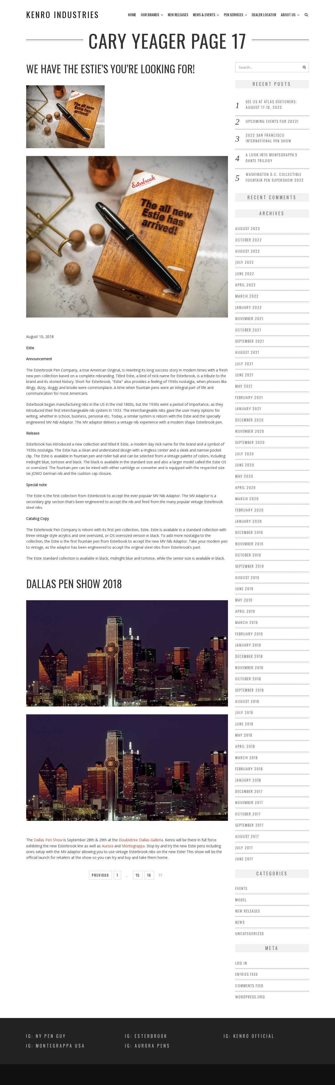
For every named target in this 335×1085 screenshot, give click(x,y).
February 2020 (249, 510)
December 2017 (249, 791)
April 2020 (245, 487)
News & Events (204, 14)
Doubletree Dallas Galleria (141, 839)
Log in (241, 963)
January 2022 (248, 307)
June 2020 (244, 465)
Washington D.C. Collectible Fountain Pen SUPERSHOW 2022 (275, 177)
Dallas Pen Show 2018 (74, 583)
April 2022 (245, 284)
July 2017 (244, 847)
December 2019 (249, 532)
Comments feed (249, 985)
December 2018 (249, 656)
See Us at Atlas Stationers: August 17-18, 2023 (271, 104)
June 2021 (244, 374)
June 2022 (244, 273)
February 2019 (249, 633)
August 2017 (247, 836)
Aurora (107, 845)
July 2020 (244, 453)
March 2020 (247, 498)
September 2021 (249, 341)
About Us (288, 14)
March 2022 (247, 296)
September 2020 (250, 442)
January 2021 (248, 408)
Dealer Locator (264, 14)
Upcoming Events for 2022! (272, 121)
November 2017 (249, 802)
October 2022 (248, 239)
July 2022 (244, 262)
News (240, 922)
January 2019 (248, 645)
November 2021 (249, 318)
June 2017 (244, 858)
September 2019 (249, 566)
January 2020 (248, 521)
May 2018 (244, 735)
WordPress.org (250, 996)
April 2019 (245, 611)
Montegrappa (133, 845)
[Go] (304, 67)
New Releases (178, 14)
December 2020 (249, 419)
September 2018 (249, 690)
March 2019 (246, 622)
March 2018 (246, 757)
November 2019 (249, 543)
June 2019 (244, 588)
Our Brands (150, 14)
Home (132, 14)
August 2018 (247, 701)
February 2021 (249, 397)
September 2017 (249, 825)
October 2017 (248, 813)
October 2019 (248, 555)
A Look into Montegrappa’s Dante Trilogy (271, 157)
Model (241, 899)
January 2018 (248, 780)
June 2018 (244, 723)
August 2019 (247, 577)
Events (241, 888)
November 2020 (249, 431)
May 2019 (244, 600)
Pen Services (233, 14)
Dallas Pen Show (48, 839)
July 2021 (244, 363)
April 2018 (245, 746)
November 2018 (249, 667)
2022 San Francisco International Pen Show (269, 137)
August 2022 (247, 251)
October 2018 (248, 678)
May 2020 (244, 476)
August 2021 (247, 352)
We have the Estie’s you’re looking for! (110, 68)
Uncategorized (249, 933)
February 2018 (249, 768)
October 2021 (248, 329)
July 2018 (244, 712)
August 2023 (247, 228)
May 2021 (244, 386)
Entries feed (246, 974)
